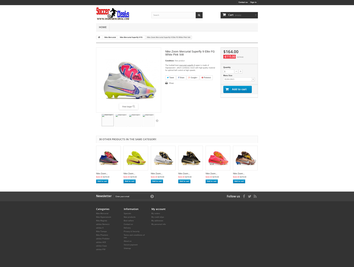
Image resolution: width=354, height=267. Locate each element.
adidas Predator (103, 239)
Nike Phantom (102, 235)
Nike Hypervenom (103, 217)
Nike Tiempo (101, 231)
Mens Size (228, 75)
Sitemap (127, 248)
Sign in (253, 2)
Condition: (169, 61)
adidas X (100, 228)
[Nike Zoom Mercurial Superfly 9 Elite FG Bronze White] (245, 158)
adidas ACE (101, 242)
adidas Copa (101, 246)
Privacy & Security (132, 231)
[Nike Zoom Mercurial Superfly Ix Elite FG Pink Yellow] (218, 158)
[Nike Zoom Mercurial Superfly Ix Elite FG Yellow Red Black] (135, 158)
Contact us (243, 2)
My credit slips (157, 217)
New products (130, 217)
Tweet (171, 78)
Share (181, 78)
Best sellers (129, 221)
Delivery (127, 228)
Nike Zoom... (102, 173)
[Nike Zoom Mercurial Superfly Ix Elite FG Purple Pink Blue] (108, 158)
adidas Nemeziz (103, 224)
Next (157, 120)
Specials (127, 213)
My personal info (158, 224)
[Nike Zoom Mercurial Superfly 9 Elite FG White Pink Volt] (108, 120)
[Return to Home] (99, 37)
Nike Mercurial (102, 213)
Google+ (193, 78)
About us (128, 241)
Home (103, 27)
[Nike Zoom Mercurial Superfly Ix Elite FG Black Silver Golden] (190, 158)
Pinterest (207, 78)
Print (171, 83)
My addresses (157, 221)
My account (158, 209)
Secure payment (131, 245)
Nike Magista (101, 221)
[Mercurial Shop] (121, 13)
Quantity (227, 67)
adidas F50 (100, 249)
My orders (155, 213)
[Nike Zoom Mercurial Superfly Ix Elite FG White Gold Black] (163, 158)
